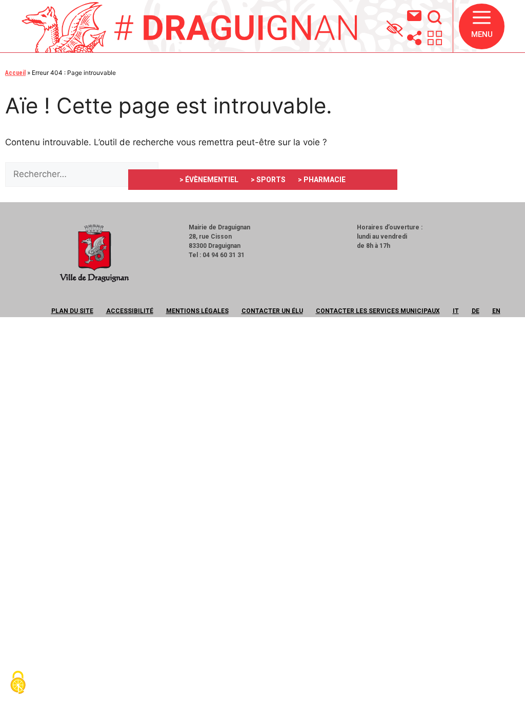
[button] (481, 26)
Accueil (15, 72)
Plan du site (72, 311)
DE (475, 311)
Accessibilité (129, 311)
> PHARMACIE (322, 180)
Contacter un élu (272, 311)
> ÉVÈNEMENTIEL (208, 180)
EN (496, 311)
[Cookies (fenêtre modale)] (18, 683)
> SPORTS (268, 180)
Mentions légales (197, 311)
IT (456, 311)
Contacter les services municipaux (378, 311)
